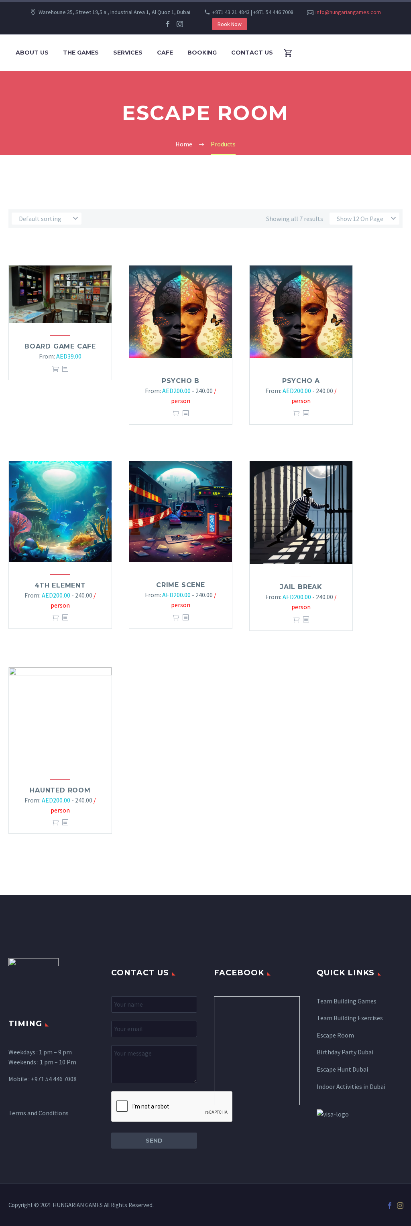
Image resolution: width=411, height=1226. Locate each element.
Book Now (230, 24)
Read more (55, 369)
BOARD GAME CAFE (60, 346)
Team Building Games (346, 1001)
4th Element (60, 585)
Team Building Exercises (350, 1018)
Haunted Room (60, 790)
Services (127, 52)
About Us (32, 52)
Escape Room (335, 1035)
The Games (81, 52)
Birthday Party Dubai (345, 1052)
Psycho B (180, 381)
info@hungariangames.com (348, 12)
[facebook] (168, 24)
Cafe (165, 52)
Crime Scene (180, 585)
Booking (202, 52)
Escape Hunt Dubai (342, 1069)
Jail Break (301, 587)
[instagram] (180, 24)
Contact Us (252, 52)
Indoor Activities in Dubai (351, 1086)
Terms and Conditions (38, 1113)
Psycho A (301, 381)
